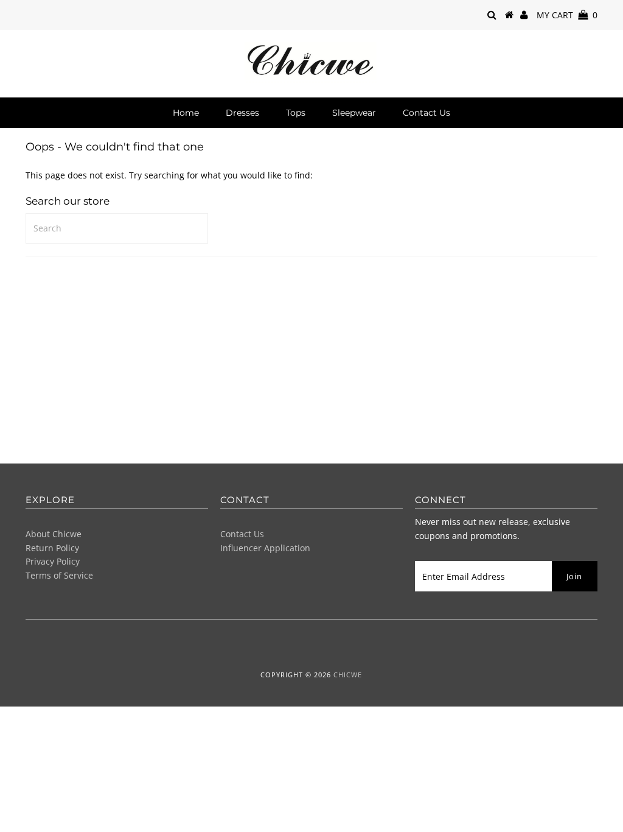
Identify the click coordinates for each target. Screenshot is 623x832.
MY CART (567, 15)
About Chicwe (54, 534)
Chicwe (347, 674)
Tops (295, 112)
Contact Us (426, 112)
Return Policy (52, 548)
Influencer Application (265, 548)
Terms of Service (59, 575)
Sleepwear (354, 112)
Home (186, 112)
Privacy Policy (53, 561)
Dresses (242, 112)
